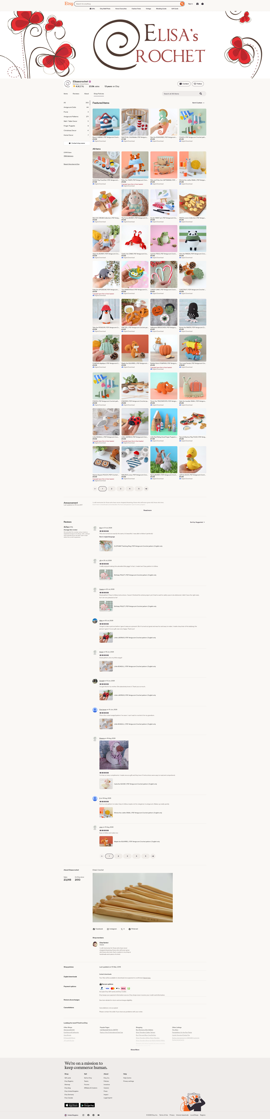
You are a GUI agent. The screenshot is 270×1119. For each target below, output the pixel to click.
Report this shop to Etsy (72, 164)
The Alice (175, 1030)
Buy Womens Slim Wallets (144, 1030)
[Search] (182, 3)
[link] (95, 488)
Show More (135, 1050)
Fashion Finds (136, 8)
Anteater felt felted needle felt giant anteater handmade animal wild (150, 1044)
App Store (72, 1105)
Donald (101, 681)
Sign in (190, 4)
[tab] (77, 102)
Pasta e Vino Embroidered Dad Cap (111, 1032)
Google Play (87, 1105)
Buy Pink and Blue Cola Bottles (146, 1035)
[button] (184, 83)
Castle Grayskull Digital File (181, 1035)
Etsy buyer (102, 709)
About (86, 94)
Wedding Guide (161, 8)
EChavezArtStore (69, 1038)
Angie (101, 652)
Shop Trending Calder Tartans (145, 1032)
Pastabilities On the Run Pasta (182, 1032)
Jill (100, 560)
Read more (148, 510)
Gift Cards (174, 8)
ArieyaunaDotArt (69, 1030)
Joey (101, 827)
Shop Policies (99, 94)
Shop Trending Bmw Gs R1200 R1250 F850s (150, 1040)
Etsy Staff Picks (105, 8)
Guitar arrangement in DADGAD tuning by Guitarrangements (185, 1039)
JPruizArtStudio (69, 1040)
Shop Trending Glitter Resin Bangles (147, 1038)
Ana (100, 528)
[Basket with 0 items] (202, 3)
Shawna (102, 738)
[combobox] (127, 3)
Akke (101, 620)
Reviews (76, 94)
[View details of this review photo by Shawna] (113, 755)
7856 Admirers (68, 156)
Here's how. (147, 978)
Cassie (101, 589)
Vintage (148, 8)
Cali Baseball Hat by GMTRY (109, 1030)
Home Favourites (121, 8)
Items (66, 94)
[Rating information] (74, 86)
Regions (202, 1115)
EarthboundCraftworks (71, 1032)
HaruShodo (67, 1035)
